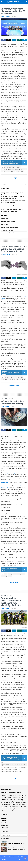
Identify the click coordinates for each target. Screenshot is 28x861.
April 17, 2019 (13, 16)
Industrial (10, 595)
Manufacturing (11, 244)
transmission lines (17, 771)
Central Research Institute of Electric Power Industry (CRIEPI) (13, 765)
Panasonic (12, 379)
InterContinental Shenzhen (8, 169)
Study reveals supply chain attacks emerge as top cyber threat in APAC (16, 848)
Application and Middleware (15, 6)
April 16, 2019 (14, 254)
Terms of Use (4, 827)
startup (10, 576)
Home (2, 6)
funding (10, 574)
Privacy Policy (5, 823)
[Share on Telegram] (24, 40)
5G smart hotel (7, 167)
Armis (5, 574)
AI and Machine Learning (8, 221)
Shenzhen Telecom (12, 171)
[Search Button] (26, 2)
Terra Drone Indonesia (7, 771)
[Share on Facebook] (3, 40)
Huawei (18, 167)
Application (4, 224)
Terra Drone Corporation (13, 769)
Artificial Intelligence (7, 230)
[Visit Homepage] (14, 2)
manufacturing (5, 379)
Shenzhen (4, 171)
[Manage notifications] (25, 858)
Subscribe (4, 818)
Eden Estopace (5, 16)
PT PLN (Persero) (21, 767)
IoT (25, 169)
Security (11, 398)
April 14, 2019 (13, 608)
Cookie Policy (5, 825)
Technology (6, 6)
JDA (22, 377)
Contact (3, 820)
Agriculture (4, 218)
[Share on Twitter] (8, 40)
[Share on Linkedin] (14, 40)
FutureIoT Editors (6, 254)
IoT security (4, 576)
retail (17, 379)
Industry (6, 244)
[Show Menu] (1, 2)
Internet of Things (19, 169)
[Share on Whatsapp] (19, 40)
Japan (18, 377)
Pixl (20, 859)
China (13, 167)
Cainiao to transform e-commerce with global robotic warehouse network (17, 842)
